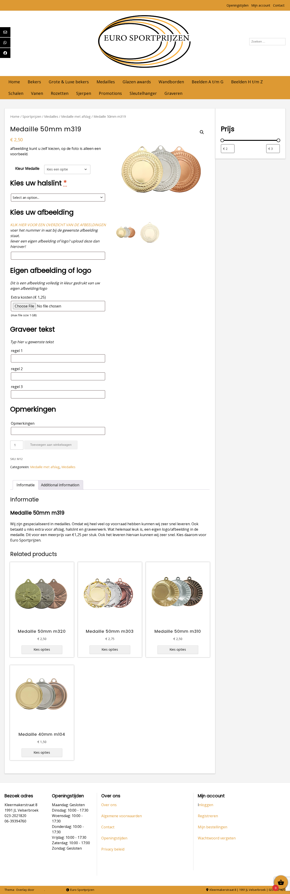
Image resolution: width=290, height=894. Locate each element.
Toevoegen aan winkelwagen (51, 444)
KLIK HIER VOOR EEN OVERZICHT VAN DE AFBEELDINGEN (58, 224)
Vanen (37, 93)
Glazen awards (137, 81)
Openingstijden (238, 5)
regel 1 (17, 350)
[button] (202, 132)
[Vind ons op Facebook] (61, 890)
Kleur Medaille (27, 168)
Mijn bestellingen (212, 826)
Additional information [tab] (60, 484)
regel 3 (17, 386)
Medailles (106, 81)
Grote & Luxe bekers (69, 81)
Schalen (15, 93)
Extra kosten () (28, 306)
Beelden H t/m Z (247, 81)
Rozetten (59, 93)
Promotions (110, 93)
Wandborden (171, 81)
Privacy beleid (112, 849)
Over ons (109, 804)
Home (14, 81)
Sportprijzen (31, 116)
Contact (279, 5)
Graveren (173, 93)
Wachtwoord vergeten (217, 838)
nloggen (206, 804)
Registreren (208, 815)
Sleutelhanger (143, 93)
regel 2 (17, 368)
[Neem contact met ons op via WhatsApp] (54, 890)
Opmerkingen (22, 423)
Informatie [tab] (26, 484)
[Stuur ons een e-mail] (48, 890)
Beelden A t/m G (207, 81)
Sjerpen (83, 93)
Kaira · (40, 890)
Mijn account (260, 5)
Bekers (34, 81)
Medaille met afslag (76, 116)
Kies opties (42, 649)
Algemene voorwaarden (121, 815)
